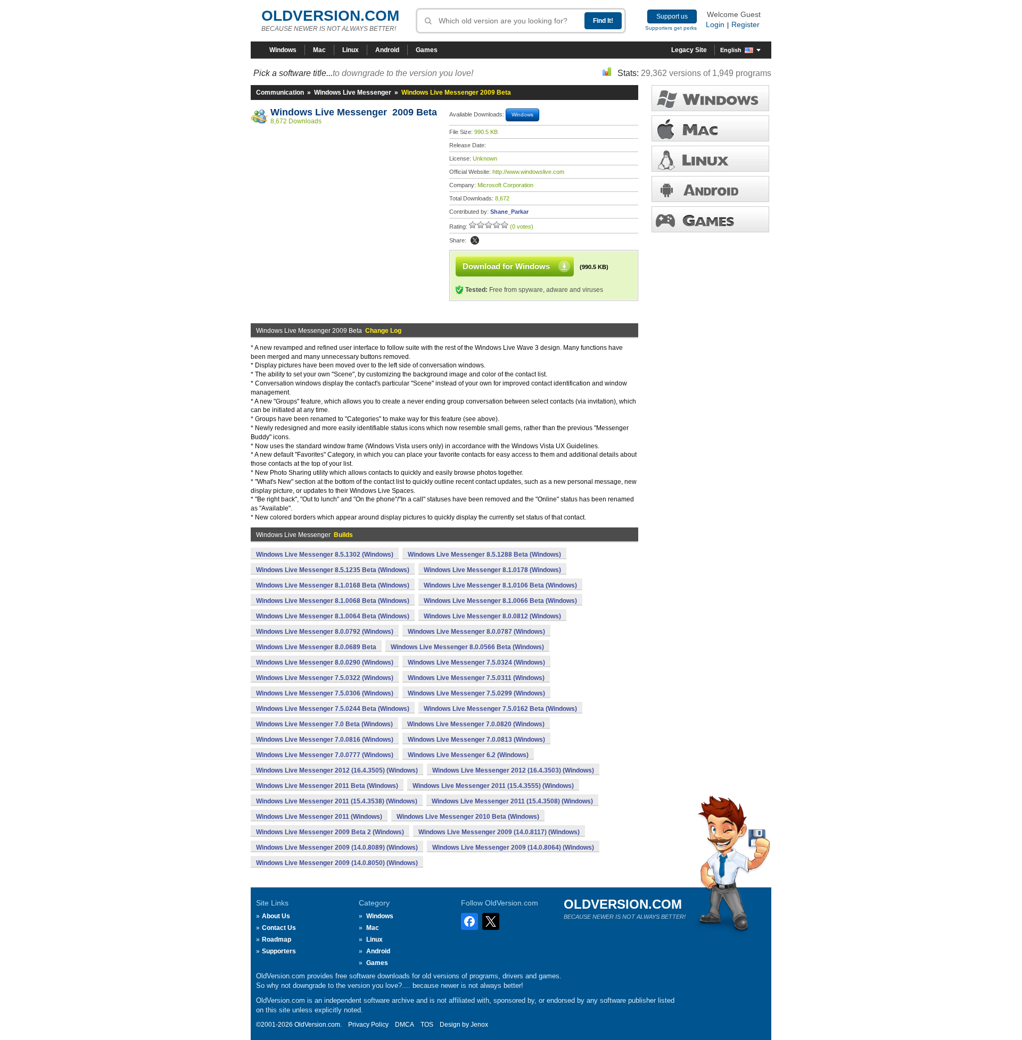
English (730, 50)
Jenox (479, 1024)
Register (745, 24)
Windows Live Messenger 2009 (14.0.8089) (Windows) (337, 847)
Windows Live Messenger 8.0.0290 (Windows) (324, 662)
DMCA (404, 1024)
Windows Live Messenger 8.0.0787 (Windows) (476, 631)
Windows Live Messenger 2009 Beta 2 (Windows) (330, 832)
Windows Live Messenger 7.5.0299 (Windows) (476, 693)
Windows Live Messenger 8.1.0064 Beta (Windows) (332, 616)
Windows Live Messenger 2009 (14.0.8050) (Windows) (337, 863)
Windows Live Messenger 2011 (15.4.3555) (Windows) (493, 786)
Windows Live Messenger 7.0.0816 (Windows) (324, 739)
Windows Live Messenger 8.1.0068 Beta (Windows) (332, 601)
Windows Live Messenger (352, 92)
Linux (350, 50)
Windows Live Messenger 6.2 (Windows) (468, 755)
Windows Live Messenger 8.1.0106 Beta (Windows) (500, 585)
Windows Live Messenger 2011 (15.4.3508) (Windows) (512, 801)
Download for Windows (506, 266)
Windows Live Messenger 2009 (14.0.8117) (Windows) (499, 832)
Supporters (279, 951)
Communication (280, 92)
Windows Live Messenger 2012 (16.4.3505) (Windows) (337, 770)
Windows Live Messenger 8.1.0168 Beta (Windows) (332, 585)
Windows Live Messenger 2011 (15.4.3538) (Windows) (336, 801)
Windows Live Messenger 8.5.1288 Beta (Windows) (484, 554)
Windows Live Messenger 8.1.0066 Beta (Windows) (500, 601)
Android (387, 50)
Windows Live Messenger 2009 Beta (353, 112)
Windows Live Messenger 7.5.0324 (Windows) (476, 662)
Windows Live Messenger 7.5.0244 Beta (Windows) (332, 708)
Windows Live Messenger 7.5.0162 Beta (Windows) (500, 708)
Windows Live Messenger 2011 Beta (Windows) (327, 786)
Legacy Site (689, 50)
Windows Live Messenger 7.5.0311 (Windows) (476, 678)
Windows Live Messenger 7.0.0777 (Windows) (324, 755)
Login (715, 24)
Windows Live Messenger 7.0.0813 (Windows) (476, 739)
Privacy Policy (368, 1024)
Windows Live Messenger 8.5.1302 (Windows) (324, 554)
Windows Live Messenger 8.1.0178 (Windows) (492, 570)
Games (427, 50)
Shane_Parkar (509, 211)
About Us (276, 916)
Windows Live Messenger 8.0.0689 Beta (316, 647)
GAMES (710, 219)
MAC (710, 128)
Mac (319, 50)
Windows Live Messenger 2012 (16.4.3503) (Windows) (513, 770)
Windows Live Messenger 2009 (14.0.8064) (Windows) (513, 847)
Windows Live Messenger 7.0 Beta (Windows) (324, 724)
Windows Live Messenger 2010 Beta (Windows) (468, 816)
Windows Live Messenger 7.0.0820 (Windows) (476, 724)
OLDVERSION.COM (330, 15)
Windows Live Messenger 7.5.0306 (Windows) (324, 693)
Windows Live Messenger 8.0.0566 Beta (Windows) (467, 647)
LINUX (710, 159)
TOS (427, 1024)
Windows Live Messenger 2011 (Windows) (319, 816)
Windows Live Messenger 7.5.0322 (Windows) (324, 678)
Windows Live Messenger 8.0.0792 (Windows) (324, 631)
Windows (282, 50)
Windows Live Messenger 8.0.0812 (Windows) (492, 616)
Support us (672, 16)
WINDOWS (710, 98)
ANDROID (710, 189)
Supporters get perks (671, 28)
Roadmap (276, 939)
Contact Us (279, 928)
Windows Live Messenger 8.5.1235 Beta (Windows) (332, 570)
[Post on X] (475, 240)
